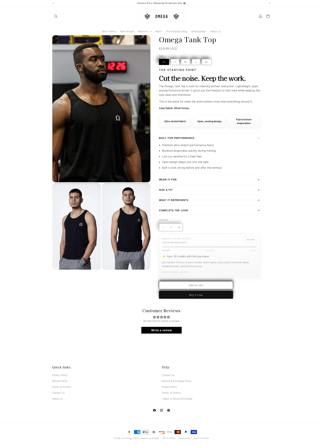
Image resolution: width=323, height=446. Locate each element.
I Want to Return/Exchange (177, 398)
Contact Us (58, 392)
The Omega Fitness (131, 438)
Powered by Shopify (149, 438)
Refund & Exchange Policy (176, 381)
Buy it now (196, 295)
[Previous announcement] (53, 3)
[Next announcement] (269, 3)
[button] (56, 16)
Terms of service (201, 438)
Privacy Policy (59, 375)
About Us (57, 398)
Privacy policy (184, 438)
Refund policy (168, 438)
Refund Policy (59, 381)
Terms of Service (61, 386)
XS (164, 61)
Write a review (161, 330)
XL (206, 61)
